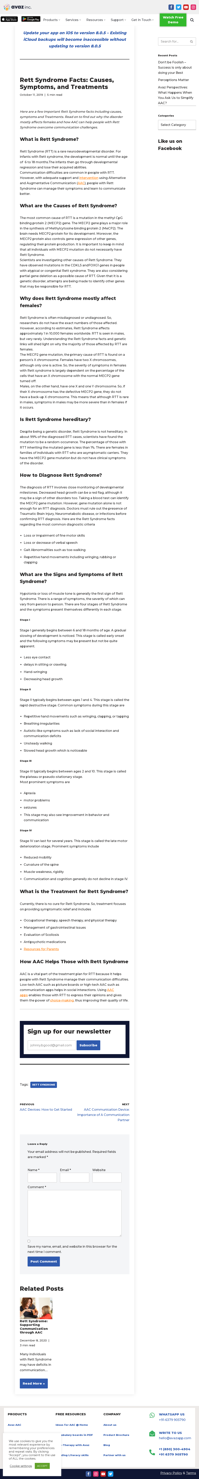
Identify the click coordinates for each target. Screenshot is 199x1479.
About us (109, 1424)
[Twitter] (178, 7)
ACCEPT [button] (42, 1465)
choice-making (62, 1000)
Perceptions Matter (173, 80)
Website (99, 1170)
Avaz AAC (14, 1424)
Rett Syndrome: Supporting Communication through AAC (34, 1326)
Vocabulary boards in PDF (74, 1434)
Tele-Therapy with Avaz (72, 1445)
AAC (81, 183)
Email (65, 1170)
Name (33, 1170)
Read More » (32, 1385)
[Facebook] (171, 7)
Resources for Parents (41, 949)
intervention (88, 178)
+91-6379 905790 (172, 1420)
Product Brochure (116, 1434)
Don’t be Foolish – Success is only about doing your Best (175, 67)
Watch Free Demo (173, 20)
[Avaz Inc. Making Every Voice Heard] (17, 7)
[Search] (192, 20)
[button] (59, 20)
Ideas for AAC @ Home (72, 1424)
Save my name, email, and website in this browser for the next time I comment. (72, 1249)
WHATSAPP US (172, 1414)
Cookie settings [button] (21, 1466)
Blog (106, 1445)
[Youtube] (186, 7)
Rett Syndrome (43, 1084)
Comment (37, 1187)
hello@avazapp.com (175, 1438)
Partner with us (114, 1455)
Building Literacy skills (72, 1455)
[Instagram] (193, 7)
